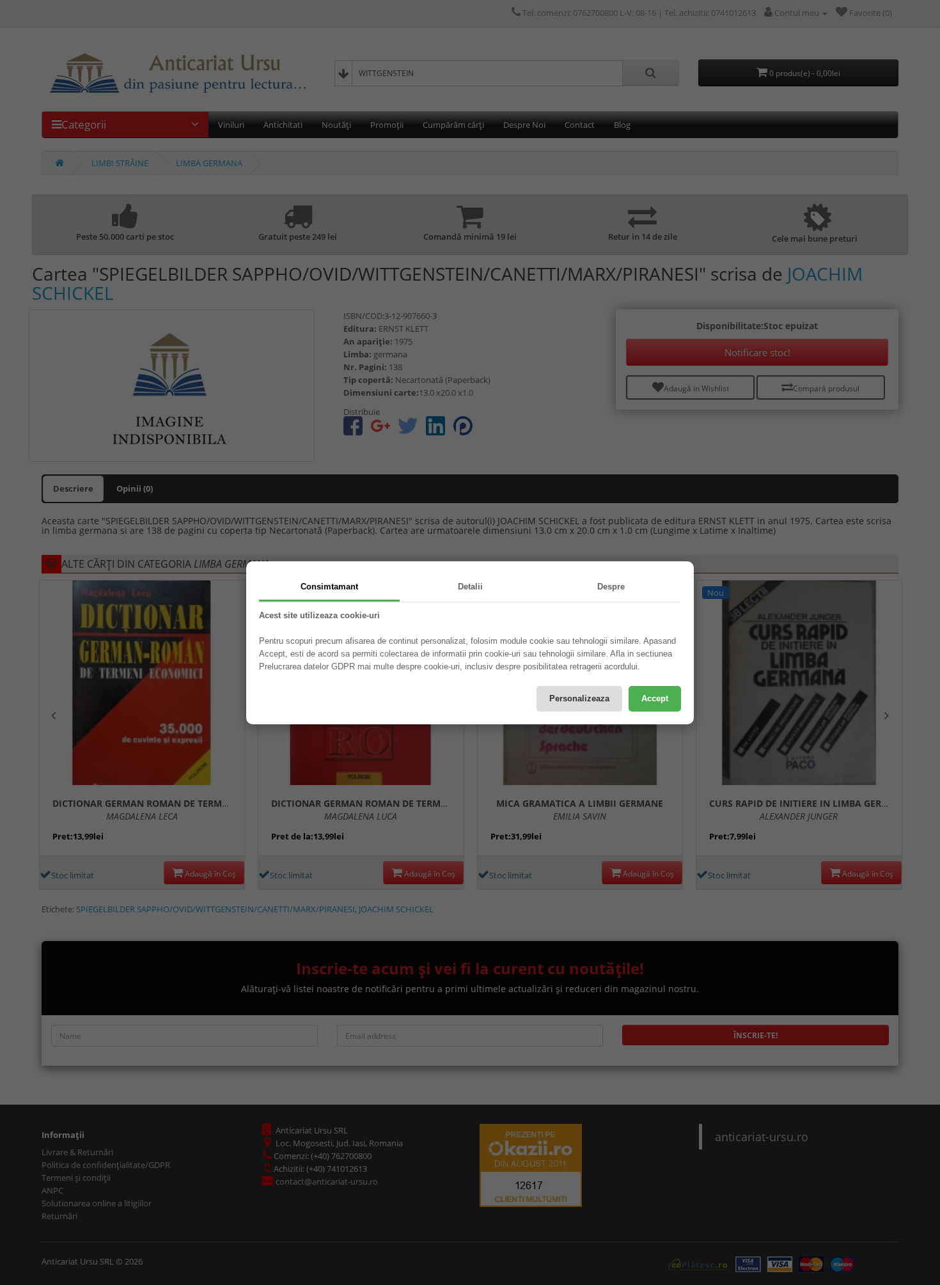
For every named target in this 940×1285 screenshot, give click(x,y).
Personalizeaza (579, 698)
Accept (654, 698)
